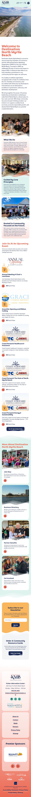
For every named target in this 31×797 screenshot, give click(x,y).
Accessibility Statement (10, 790)
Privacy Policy (15, 730)
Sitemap (15, 733)
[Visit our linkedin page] (19, 699)
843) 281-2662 (15, 690)
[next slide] (18, 766)
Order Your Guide (15, 653)
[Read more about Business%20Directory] (5, 515)
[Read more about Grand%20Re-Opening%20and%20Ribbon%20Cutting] (3, 320)
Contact (15, 720)
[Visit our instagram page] (15, 699)
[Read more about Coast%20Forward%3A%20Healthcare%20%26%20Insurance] (3, 355)
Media (15, 723)
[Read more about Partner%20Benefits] (5, 551)
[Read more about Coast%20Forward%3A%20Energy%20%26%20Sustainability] (3, 424)
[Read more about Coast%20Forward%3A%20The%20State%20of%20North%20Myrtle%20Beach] (3, 389)
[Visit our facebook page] (11, 699)
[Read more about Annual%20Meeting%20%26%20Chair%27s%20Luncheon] (3, 285)
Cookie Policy (12, 792)
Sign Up (15, 625)
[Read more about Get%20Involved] (5, 586)
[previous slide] (13, 766)
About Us (16, 716)
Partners (15, 726)
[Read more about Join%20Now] (5, 480)
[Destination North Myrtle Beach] (5, 3)
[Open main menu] (28, 3)
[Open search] (25, 3)
